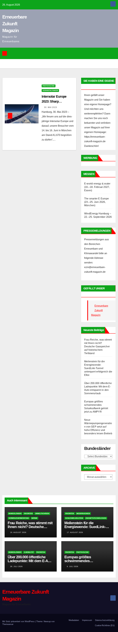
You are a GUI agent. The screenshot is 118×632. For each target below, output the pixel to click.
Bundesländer (15, 513)
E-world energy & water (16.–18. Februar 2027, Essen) (97, 187)
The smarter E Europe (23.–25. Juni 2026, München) (96, 202)
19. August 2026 (18, 532)
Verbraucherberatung (19, 518)
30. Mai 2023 (50, 107)
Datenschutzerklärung (104, 620)
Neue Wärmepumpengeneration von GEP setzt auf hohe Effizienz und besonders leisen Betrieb (98, 427)
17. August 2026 (75, 532)
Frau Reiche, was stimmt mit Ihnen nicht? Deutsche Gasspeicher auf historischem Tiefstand (98, 346)
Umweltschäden (42, 513)
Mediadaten (74, 620)
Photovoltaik (49, 86)
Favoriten (28, 513)
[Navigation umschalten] (61, 53)
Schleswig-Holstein (74, 518)
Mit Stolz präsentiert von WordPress (18, 621)
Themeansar (7, 624)
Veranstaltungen (50, 90)
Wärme (34, 518)
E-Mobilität (29, 552)
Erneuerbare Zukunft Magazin (14, 23)
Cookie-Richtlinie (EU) (104, 625)
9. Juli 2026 (72, 566)
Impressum (87, 620)
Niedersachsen (83, 513)
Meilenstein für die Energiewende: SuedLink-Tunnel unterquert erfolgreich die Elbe (98, 368)
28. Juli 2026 (16, 566)
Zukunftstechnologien (96, 518)
